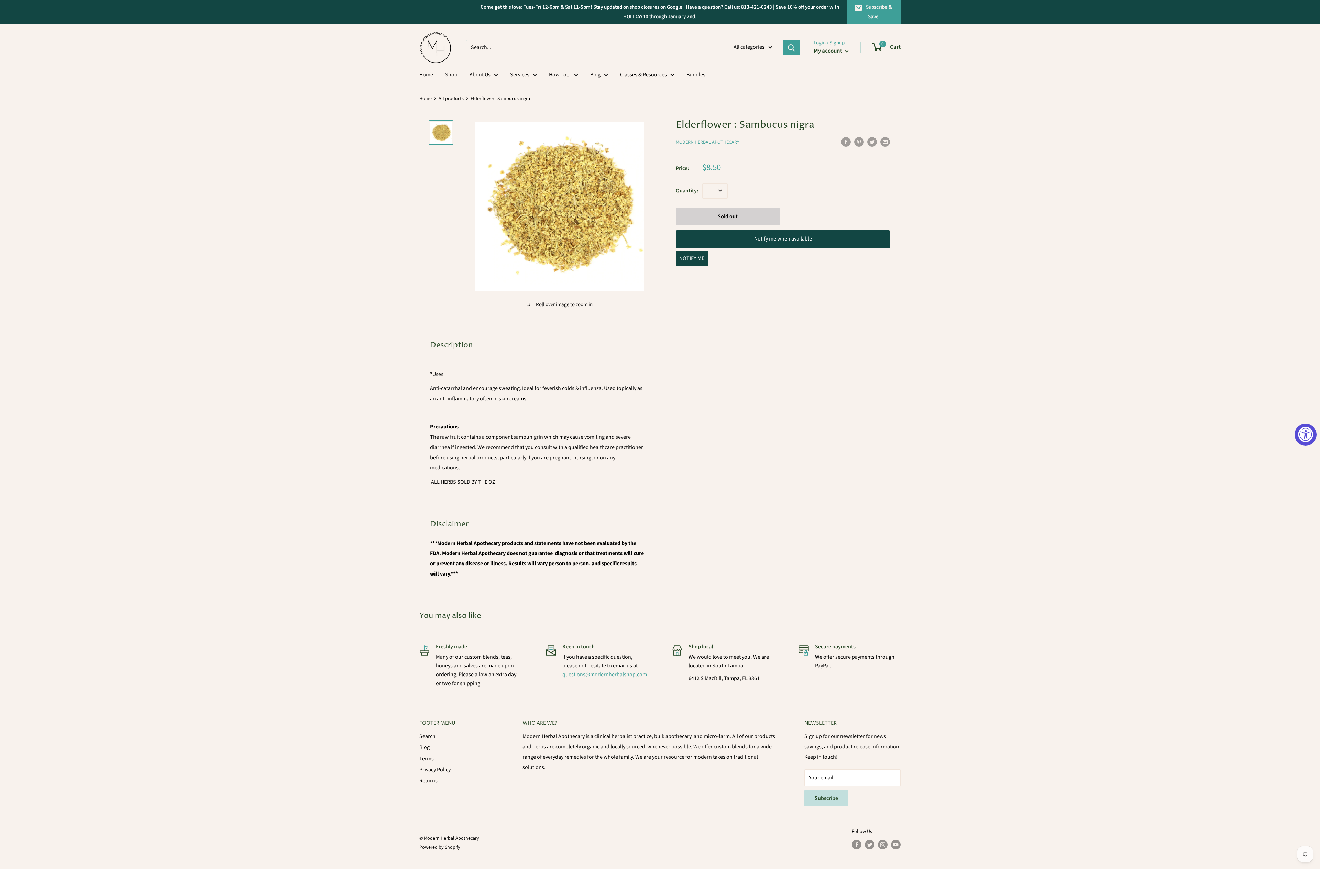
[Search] (791, 47)
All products (451, 98)
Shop (451, 74)
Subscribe (826, 798)
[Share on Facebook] (846, 141)
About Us (480, 74)
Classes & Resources (643, 74)
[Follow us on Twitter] (869, 844)
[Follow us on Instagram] (883, 844)
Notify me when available (783, 238)
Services (519, 74)
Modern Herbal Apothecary (707, 142)
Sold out (728, 216)
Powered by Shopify (439, 847)
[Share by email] (885, 141)
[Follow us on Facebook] (856, 844)
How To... (560, 74)
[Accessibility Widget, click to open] (1306, 435)
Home (426, 74)
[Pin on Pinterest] (859, 141)
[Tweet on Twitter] (872, 141)
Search (427, 736)
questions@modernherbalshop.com (604, 674)
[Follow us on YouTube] (896, 844)
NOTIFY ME (691, 258)
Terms (426, 758)
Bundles (695, 74)
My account (828, 51)
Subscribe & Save (879, 11)
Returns (428, 780)
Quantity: (687, 190)
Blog (595, 74)
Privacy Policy (435, 769)
